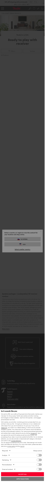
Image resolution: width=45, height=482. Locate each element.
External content (7, 469)
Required (5, 450)
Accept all (22, 474)
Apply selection (22, 479)
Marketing (5, 460)
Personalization (7, 465)
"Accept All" (33, 433)
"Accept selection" (16, 440)
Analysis (4, 455)
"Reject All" (4, 427)
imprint (22, 446)
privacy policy (11, 446)
